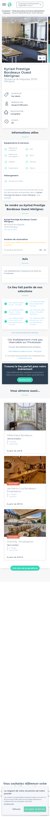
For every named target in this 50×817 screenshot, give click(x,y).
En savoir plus (9, 804)
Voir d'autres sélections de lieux (25, 333)
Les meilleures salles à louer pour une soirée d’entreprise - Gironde (16, 321)
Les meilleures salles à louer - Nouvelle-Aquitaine (37, 312)
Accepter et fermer (35, 809)
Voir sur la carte (10, 229)
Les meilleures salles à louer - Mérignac (25, 351)
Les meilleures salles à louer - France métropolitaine (16, 312)
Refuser (16, 809)
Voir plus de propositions (25, 568)
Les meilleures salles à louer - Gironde (16, 304)
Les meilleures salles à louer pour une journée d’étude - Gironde (37, 321)
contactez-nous (25, 358)
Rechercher (25, 380)
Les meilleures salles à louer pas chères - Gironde (37, 304)
